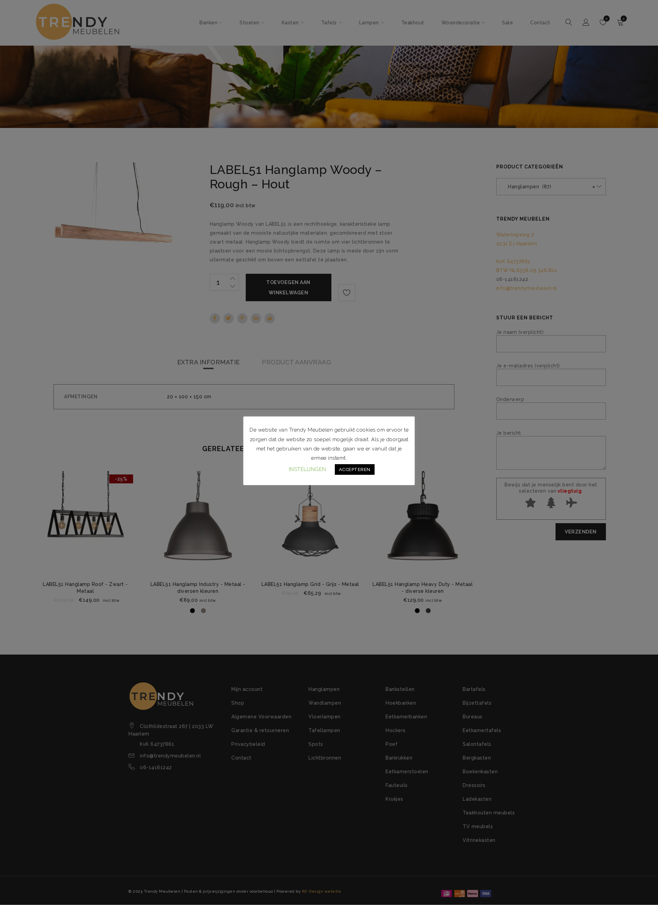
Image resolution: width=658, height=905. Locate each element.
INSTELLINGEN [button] (307, 469)
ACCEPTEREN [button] (354, 469)
